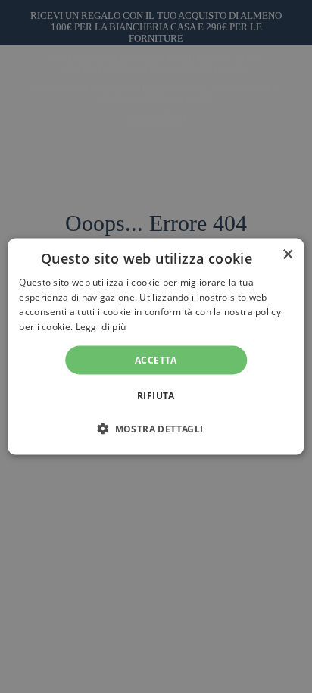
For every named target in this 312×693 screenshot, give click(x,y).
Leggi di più (101, 326)
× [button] (287, 254)
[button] (155, 428)
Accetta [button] (156, 360)
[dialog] (156, 346)
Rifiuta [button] (156, 395)
